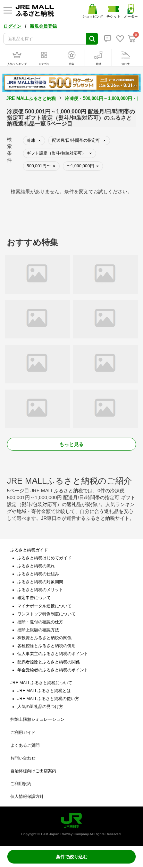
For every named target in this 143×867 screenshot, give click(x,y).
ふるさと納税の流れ (36, 565)
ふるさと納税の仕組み (38, 573)
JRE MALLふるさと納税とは (44, 690)
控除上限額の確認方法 (38, 629)
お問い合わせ (22, 758)
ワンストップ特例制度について (46, 614)
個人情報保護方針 (27, 796)
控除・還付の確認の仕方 (40, 621)
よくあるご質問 (25, 745)
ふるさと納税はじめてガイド (44, 558)
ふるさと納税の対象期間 (40, 581)
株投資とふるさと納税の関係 (44, 637)
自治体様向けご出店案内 (33, 770)
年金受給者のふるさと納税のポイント (52, 670)
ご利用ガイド (22, 732)
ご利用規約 (20, 783)
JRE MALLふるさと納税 (31, 98)
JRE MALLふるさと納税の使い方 (48, 698)
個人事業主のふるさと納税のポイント (52, 653)
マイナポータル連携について (44, 606)
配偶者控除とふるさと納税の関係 (48, 662)
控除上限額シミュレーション (37, 719)
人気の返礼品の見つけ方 (40, 706)
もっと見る (71, 444)
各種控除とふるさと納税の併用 (46, 645)
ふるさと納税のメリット (40, 589)
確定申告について (34, 597)
